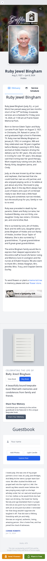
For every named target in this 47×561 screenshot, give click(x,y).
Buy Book (25, 379)
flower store (35, 283)
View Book (12, 379)
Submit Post (23, 458)
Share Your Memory (16, 417)
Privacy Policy (16, 550)
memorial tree (35, 280)
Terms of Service (30, 550)
